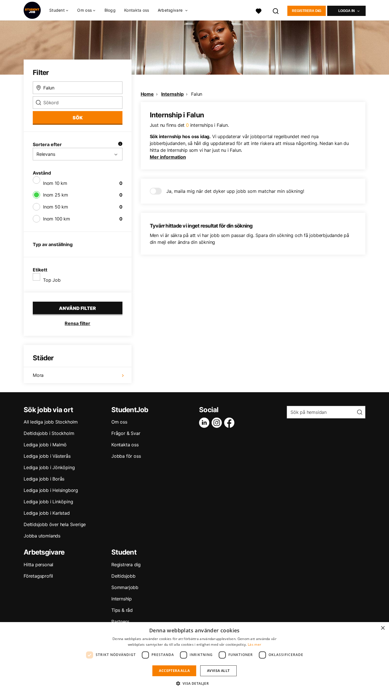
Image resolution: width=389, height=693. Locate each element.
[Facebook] (230, 423)
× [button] (382, 628)
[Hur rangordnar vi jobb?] (120, 144)
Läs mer (254, 644)
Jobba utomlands (42, 536)
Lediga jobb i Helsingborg (51, 490)
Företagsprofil (38, 576)
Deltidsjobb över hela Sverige (55, 524)
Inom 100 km (56, 219)
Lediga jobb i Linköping (48, 501)
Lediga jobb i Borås (44, 479)
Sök (78, 117)
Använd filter (77, 308)
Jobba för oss (126, 456)
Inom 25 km (55, 195)
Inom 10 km (55, 183)
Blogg (110, 10)
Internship (172, 94)
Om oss (119, 422)
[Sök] (275, 10)
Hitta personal (38, 564)
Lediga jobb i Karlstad (47, 513)
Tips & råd (122, 610)
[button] (194, 683)
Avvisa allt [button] (218, 670)
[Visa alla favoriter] (258, 10)
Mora (38, 375)
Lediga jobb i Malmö (45, 444)
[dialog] (194, 657)
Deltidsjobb (123, 576)
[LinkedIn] (205, 423)
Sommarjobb (124, 587)
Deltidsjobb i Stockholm (49, 433)
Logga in (346, 11)
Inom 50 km (55, 207)
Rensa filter (77, 323)
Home (147, 94)
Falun (196, 94)
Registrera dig (306, 11)
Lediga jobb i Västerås (47, 456)
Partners (120, 621)
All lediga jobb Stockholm (51, 422)
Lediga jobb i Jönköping (49, 467)
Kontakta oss (136, 10)
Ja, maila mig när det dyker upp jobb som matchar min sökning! (235, 191)
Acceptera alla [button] (174, 670)
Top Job (52, 280)
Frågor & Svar (125, 433)
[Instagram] (218, 423)
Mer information (168, 157)
